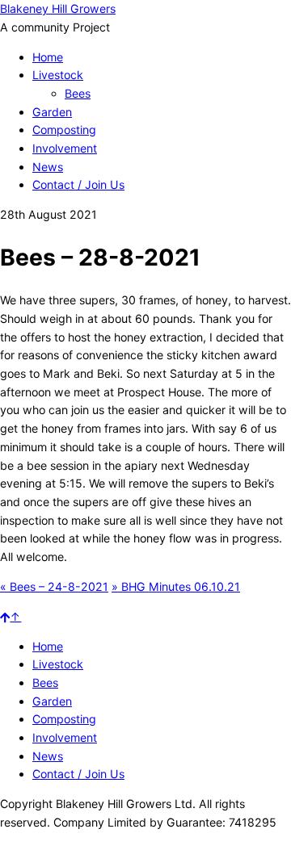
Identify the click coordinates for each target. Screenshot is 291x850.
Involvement (64, 148)
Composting (64, 129)
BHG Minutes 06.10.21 (176, 586)
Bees (78, 93)
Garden (52, 112)
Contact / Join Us (78, 184)
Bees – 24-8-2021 (54, 586)
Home (47, 57)
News (47, 167)
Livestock (57, 75)
